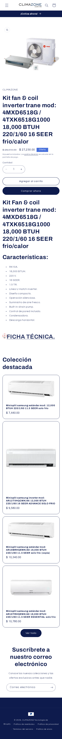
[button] (6, 5)
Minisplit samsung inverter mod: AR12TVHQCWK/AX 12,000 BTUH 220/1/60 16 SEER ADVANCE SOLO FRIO (30, 500)
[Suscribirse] (51, 687)
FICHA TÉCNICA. (31, 336)
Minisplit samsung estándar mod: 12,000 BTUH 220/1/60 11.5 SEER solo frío (30, 407)
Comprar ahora (31, 191)
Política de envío (44, 729)
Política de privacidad (48, 724)
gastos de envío (31, 154)
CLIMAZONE (28, 720)
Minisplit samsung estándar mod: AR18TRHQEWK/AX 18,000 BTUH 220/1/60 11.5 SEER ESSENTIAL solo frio (31, 614)
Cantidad (7, 163)
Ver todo (31, 633)
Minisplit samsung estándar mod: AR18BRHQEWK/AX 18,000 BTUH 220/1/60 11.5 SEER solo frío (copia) (28, 550)
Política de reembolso (24, 724)
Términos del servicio (23, 729)
